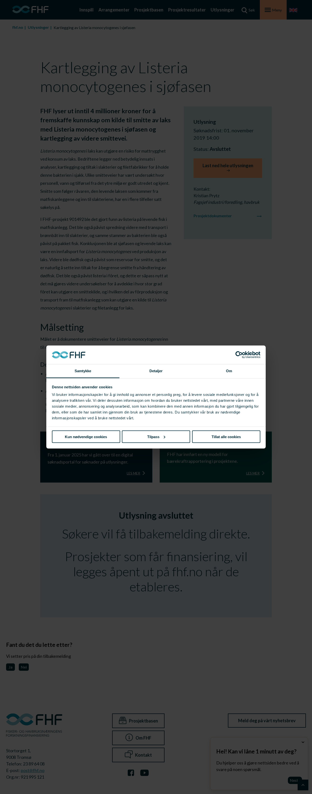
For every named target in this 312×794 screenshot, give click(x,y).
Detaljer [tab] (156, 371)
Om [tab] (229, 371)
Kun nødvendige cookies (86, 436)
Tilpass (153, 436)
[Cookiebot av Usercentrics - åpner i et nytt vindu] (239, 355)
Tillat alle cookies (226, 436)
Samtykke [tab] (83, 371)
